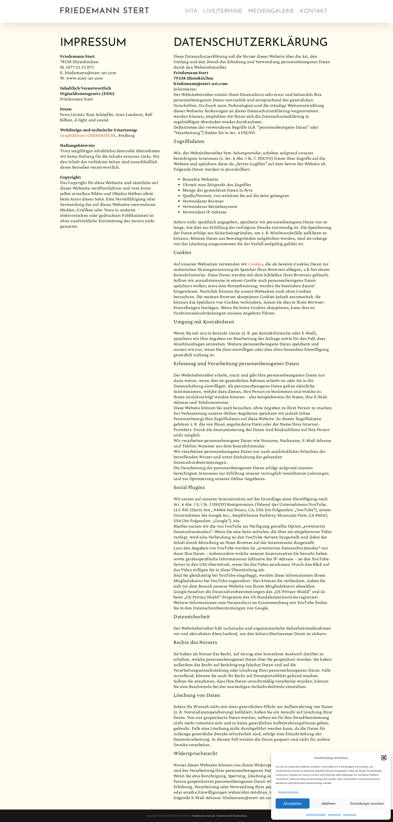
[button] (384, 757)
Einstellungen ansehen (367, 803)
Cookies (255, 263)
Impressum (334, 814)
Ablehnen (328, 803)
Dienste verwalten (288, 791)
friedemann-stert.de (203, 815)
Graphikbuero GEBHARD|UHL (88, 135)
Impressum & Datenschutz (232, 815)
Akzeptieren (292, 803)
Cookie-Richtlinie (315, 814)
